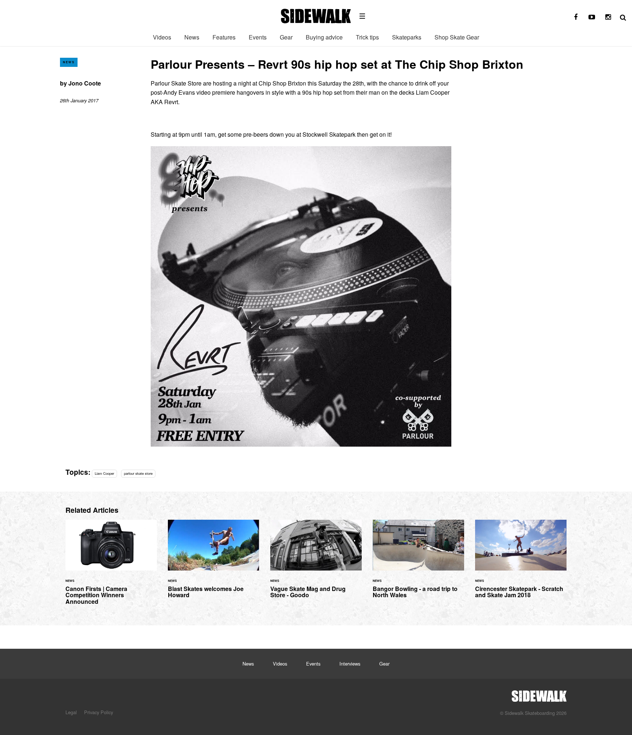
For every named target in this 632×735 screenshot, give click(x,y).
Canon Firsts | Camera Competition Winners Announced (111, 566)
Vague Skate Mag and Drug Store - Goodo (316, 563)
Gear (286, 37)
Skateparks (406, 37)
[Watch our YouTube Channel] (592, 17)
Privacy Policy (98, 712)
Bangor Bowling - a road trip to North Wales (418, 563)
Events (258, 37)
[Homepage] (539, 694)
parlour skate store (138, 473)
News (191, 37)
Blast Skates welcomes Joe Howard (213, 563)
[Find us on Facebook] (576, 17)
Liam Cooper (104, 473)
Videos (162, 37)
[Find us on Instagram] (608, 17)
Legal (71, 712)
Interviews (349, 663)
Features (224, 37)
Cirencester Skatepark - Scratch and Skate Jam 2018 (521, 563)
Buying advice (324, 37)
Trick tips (367, 37)
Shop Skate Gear (456, 37)
